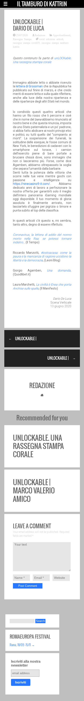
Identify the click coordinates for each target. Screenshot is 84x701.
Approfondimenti (61, 35)
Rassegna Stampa (22, 39)
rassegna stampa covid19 (26, 42)
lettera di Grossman (29, 86)
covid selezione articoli (51, 39)
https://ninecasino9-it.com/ (31, 183)
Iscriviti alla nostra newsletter (25, 663)
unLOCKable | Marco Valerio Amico (34, 490)
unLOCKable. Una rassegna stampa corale (42, 60)
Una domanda (56, 270)
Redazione (40, 35)
